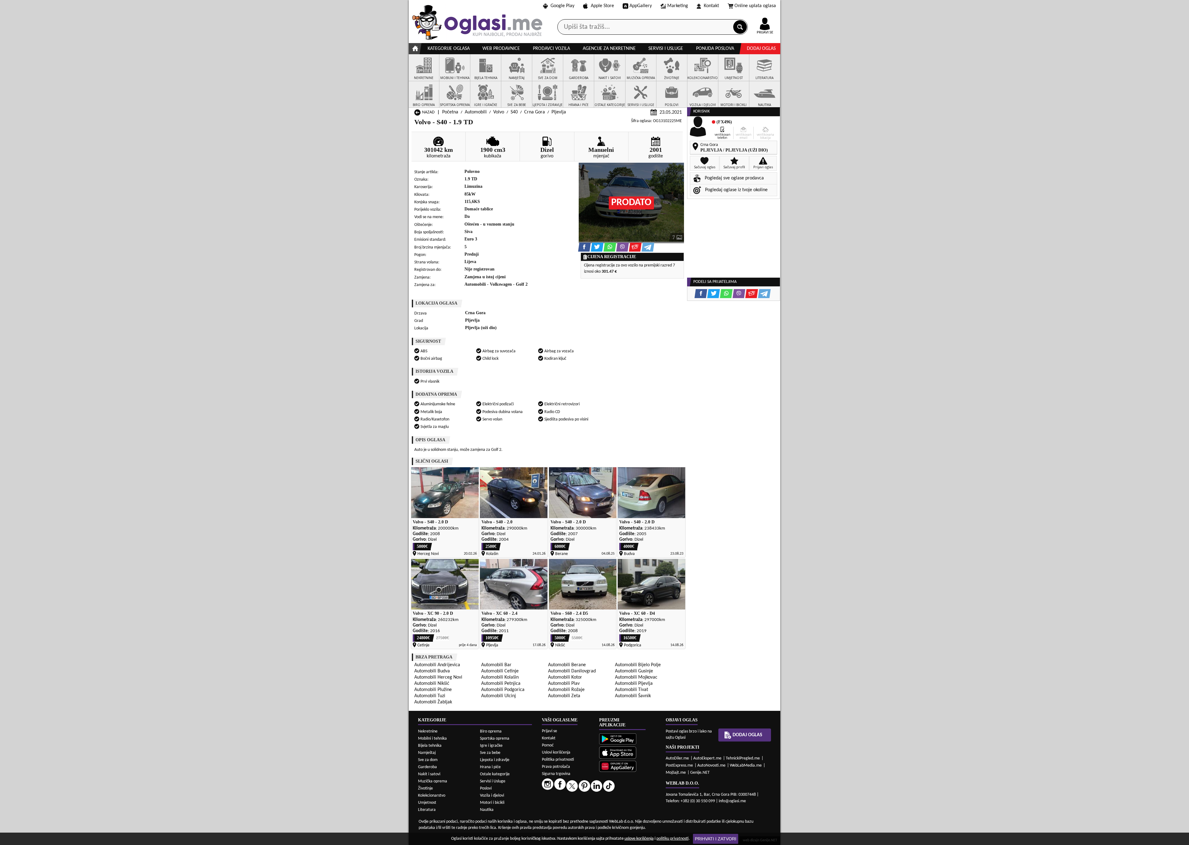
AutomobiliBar (496, 664)
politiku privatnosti (672, 838)
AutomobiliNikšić (431, 683)
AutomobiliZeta (564, 695)
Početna (450, 112)
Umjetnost (427, 802)
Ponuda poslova (715, 48)
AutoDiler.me (677, 758)
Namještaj (427, 752)
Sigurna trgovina (556, 774)
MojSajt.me (676, 772)
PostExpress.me (679, 765)
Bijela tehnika (430, 745)
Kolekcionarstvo (431, 795)
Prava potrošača (556, 766)
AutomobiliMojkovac (636, 677)
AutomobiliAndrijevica (437, 664)
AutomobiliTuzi (429, 695)
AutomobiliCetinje (500, 671)
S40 (514, 112)
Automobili (476, 112)
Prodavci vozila (551, 48)
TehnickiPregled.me (743, 758)
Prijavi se (549, 731)
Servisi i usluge (665, 48)
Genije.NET (700, 772)
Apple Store (602, 5)
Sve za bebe (490, 752)
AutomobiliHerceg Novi (438, 677)
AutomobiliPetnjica (500, 683)
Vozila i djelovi (492, 795)
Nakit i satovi (429, 774)
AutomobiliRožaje (566, 689)
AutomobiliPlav (564, 683)
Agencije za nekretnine (609, 48)
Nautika (487, 810)
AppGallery (640, 5)
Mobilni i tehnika (432, 738)
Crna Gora (534, 112)
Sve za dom (428, 760)
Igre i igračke (491, 745)
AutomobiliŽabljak (433, 702)
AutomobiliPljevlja (634, 683)
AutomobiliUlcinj (498, 695)
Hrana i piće (490, 767)
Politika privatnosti (558, 759)
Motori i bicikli (492, 802)
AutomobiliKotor (565, 677)
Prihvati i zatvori (715, 838)
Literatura (427, 810)
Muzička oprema (432, 781)
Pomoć (548, 745)
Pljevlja (558, 112)
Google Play (562, 5)
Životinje (425, 788)
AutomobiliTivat (631, 689)
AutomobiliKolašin (500, 677)
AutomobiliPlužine (433, 689)
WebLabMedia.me (746, 765)
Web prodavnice (501, 48)
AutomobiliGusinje (634, 671)
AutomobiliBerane (567, 664)
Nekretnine (428, 731)
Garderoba (427, 767)
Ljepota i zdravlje (494, 760)
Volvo (498, 112)
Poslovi (486, 788)
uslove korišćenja (639, 838)
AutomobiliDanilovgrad (572, 671)
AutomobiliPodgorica (503, 689)
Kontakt (711, 5)
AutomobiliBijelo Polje (638, 664)
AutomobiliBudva (432, 671)
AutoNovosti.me (711, 765)
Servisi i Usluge (492, 781)
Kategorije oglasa (449, 48)
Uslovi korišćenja (556, 752)
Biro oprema (491, 731)
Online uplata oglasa (755, 5)
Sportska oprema (494, 738)
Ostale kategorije (495, 774)
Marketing (677, 5)
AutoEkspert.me (707, 758)
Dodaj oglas (761, 48)
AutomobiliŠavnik (633, 695)
